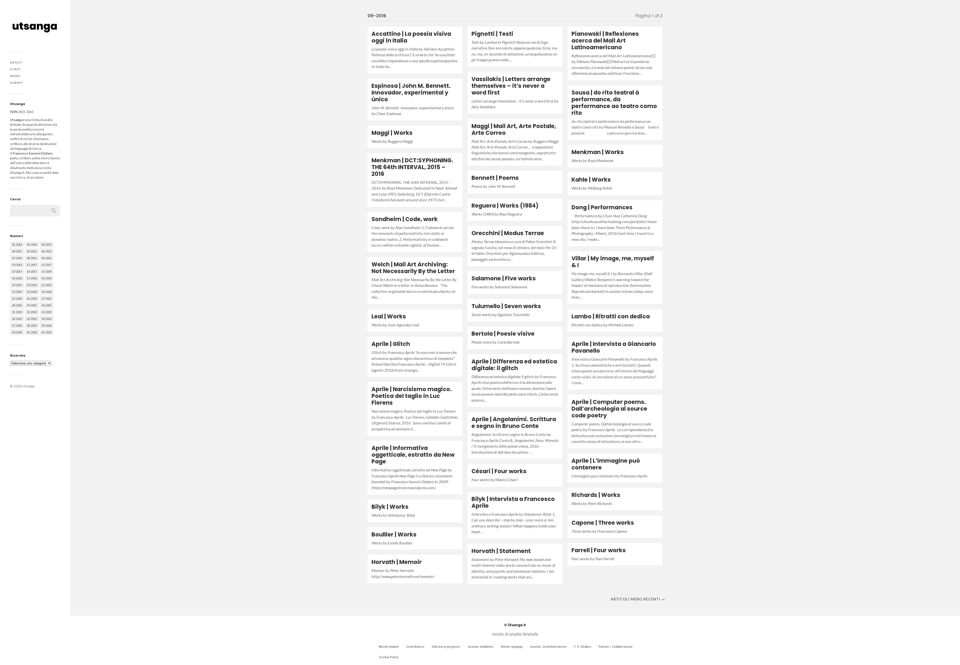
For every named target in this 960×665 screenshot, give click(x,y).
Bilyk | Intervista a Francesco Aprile (513, 502)
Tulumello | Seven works (506, 306)
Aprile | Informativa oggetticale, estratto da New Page (413, 454)
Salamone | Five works (504, 278)
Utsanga (28, 386)
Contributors (415, 646)
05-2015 (32, 251)
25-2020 (17, 298)
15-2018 (47, 271)
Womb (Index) (388, 646)
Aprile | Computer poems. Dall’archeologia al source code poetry (609, 408)
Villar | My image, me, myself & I (613, 261)
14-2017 (32, 271)
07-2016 (17, 258)
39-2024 (47, 325)
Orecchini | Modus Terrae (508, 233)
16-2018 (17, 278)
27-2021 (47, 298)
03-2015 (47, 244)
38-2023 (32, 325)
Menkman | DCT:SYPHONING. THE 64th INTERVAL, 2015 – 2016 (412, 167)
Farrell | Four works (599, 550)
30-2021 (47, 305)
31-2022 (17, 312)
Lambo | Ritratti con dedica (611, 316)
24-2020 (47, 291)
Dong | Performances (602, 207)
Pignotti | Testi (492, 34)
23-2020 (32, 291)
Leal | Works (389, 316)
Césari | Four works (499, 471)
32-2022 (32, 312)
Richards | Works (596, 495)
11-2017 (32, 264)
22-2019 (17, 291)
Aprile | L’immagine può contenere (606, 464)
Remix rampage (511, 646)
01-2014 (17, 244)
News (15, 76)
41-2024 (32, 332)
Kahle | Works (591, 180)
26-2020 (32, 298)
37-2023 (17, 325)
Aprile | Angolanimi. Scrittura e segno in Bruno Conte (514, 422)
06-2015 (47, 251)
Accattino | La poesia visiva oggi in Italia (411, 37)
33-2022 (47, 312)
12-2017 (47, 264)
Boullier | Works (394, 534)
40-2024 (17, 332)
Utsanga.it (515, 625)
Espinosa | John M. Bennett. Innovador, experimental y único (411, 92)
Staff (15, 69)
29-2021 (32, 305)
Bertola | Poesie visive (503, 334)
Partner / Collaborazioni (615, 646)
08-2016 (32, 258)
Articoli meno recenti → (638, 599)
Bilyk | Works (390, 507)
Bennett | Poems (495, 178)
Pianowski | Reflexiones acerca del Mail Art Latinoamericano (605, 40)
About (16, 62)
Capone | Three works (603, 523)
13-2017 (17, 271)
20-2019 (32, 285)
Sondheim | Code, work (405, 219)
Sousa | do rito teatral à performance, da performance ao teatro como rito (614, 103)
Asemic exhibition (480, 646)
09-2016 (47, 258)
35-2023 (32, 318)
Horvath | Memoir (397, 562)
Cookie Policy (388, 657)
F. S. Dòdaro (582, 646)
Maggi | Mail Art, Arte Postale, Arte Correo (514, 129)
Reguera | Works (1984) (505, 206)
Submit (17, 83)
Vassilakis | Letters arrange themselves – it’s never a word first (511, 86)
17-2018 (32, 278)
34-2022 (17, 318)
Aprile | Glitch (391, 344)
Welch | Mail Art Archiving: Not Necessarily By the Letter (413, 267)
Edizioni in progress (446, 646)
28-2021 (17, 305)
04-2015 (17, 251)
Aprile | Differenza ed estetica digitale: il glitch (514, 364)
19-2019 (17, 285)
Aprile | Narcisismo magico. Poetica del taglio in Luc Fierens (412, 396)
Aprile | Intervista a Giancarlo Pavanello (614, 347)
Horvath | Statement (501, 551)
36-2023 (47, 318)
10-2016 (17, 264)
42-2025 (47, 332)
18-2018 (47, 278)
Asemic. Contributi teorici (548, 646)
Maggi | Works (392, 133)
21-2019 (47, 285)
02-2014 (32, 244)
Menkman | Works (598, 152)
